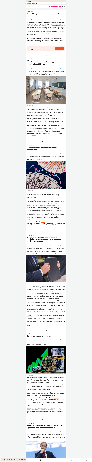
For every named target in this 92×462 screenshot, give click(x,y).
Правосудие (28, 325)
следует (37, 250)
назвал (46, 37)
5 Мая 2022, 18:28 (30, 11)
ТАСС (41, 439)
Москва (33, 3)
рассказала (56, 397)
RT (35, 157)
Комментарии (46, 54)
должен (32, 320)
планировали (47, 321)
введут (45, 125)
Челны (28, 3)
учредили (50, 130)
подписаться (60, 48)
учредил (34, 134)
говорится (38, 74)
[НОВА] (55, 6)
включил (46, 408)
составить (29, 309)
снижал (43, 221)
